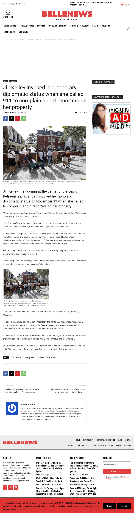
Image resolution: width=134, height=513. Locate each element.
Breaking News (43, 485)
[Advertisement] (67, 60)
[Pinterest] (17, 118)
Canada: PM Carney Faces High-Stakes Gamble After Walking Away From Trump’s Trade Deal (50, 491)
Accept (124, 506)
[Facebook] (5, 118)
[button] (128, 29)
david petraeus (15, 358)
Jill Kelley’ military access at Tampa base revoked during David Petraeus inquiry (21, 390)
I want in (115, 471)
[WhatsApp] (23, 118)
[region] (67, 505)
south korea (51, 358)
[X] (11, 118)
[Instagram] (10, 487)
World (12, 39)
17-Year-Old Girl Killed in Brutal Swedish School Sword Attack (49, 480)
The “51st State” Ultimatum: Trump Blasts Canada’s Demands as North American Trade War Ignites (50, 467)
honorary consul (29, 358)
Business (40, 475)
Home (5, 39)
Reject (109, 506)
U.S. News (20, 39)
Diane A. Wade (10, 112)
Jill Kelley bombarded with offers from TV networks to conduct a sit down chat (68, 390)
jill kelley (41, 358)
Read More (22, 509)
